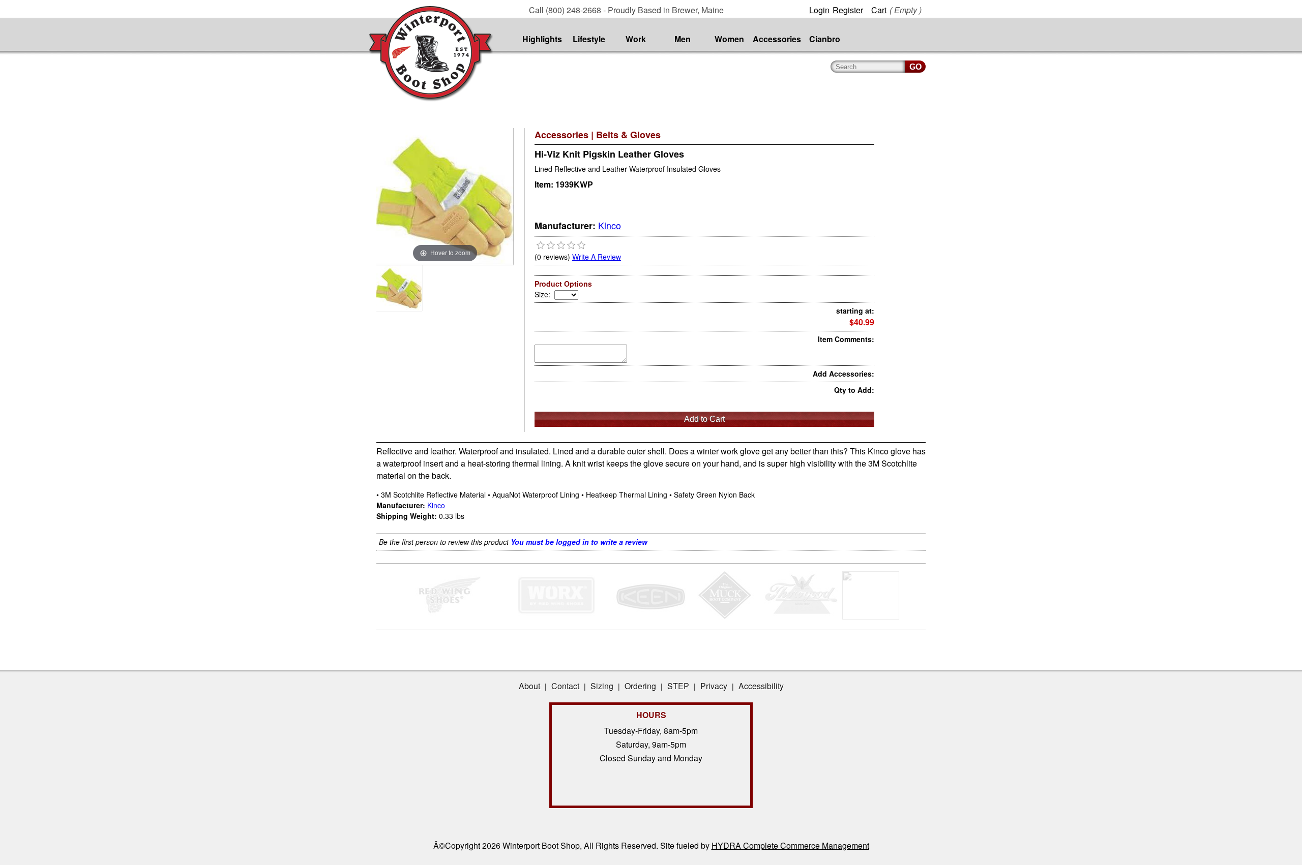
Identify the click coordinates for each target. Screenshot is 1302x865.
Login (819, 10)
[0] (540, 245)
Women (729, 39)
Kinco (609, 225)
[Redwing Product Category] (451, 616)
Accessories (777, 39)
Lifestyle (589, 39)
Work (636, 39)
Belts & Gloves (628, 134)
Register (848, 10)
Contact (565, 686)
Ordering (640, 686)
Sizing (601, 686)
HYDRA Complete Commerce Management (790, 845)
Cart (878, 10)
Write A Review (596, 257)
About (529, 686)
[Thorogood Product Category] (801, 616)
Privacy (713, 686)
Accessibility (761, 686)
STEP (678, 686)
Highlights (542, 39)
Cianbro (824, 39)
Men (682, 39)
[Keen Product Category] (650, 616)
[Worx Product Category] (556, 616)
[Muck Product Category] (725, 616)
